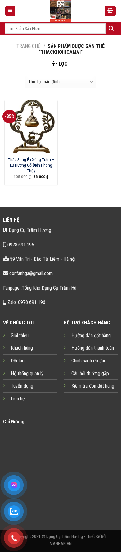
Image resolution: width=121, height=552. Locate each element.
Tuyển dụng (22, 386)
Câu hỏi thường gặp (90, 373)
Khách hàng (22, 348)
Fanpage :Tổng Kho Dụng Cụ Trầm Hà (39, 288)
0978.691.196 (20, 245)
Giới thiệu (20, 335)
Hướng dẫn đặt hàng (91, 335)
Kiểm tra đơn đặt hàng (92, 386)
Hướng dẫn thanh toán (92, 348)
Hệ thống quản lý (27, 373)
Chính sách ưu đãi (88, 361)
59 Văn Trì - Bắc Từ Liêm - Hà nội (42, 259)
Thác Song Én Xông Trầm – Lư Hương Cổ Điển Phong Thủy (31, 165)
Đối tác (18, 361)
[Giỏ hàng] (110, 11)
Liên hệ (18, 399)
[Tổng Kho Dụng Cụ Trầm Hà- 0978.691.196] (60, 11)
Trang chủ (28, 46)
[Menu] (10, 11)
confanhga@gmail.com (30, 273)
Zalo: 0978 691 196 (25, 302)
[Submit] (111, 28)
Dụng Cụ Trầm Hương (29, 230)
